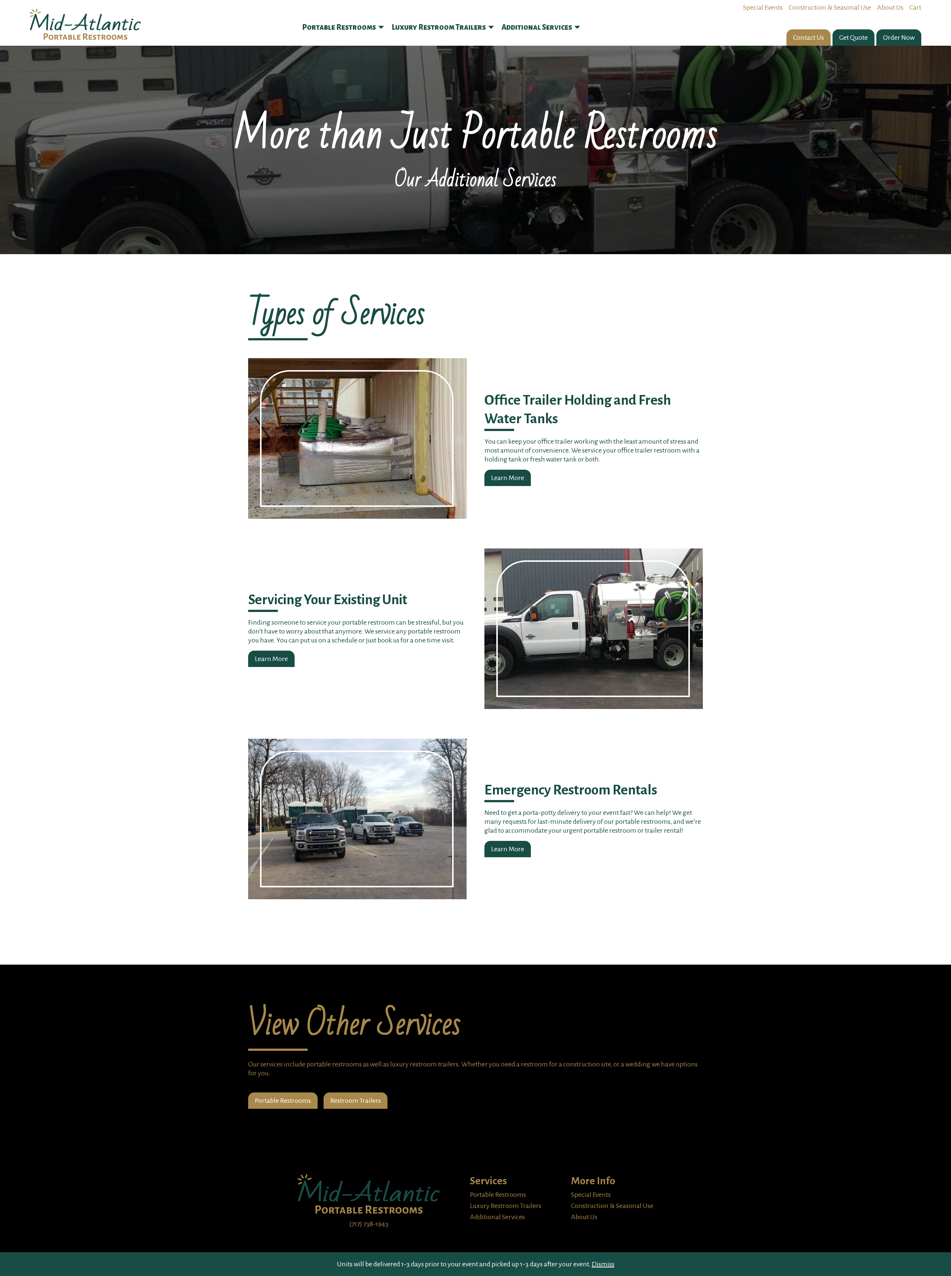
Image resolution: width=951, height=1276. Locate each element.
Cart (915, 7)
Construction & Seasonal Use (830, 7)
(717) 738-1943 (369, 1224)
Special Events (763, 7)
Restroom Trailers (355, 1100)
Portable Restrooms (283, 1100)
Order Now (899, 37)
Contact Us (808, 37)
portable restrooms (334, 1064)
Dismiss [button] (603, 1264)
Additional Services (497, 1217)
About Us (890, 7)
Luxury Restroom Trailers (505, 1205)
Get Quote (853, 37)
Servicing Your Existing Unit (327, 599)
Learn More (507, 478)
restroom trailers (434, 1064)
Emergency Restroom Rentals (570, 790)
